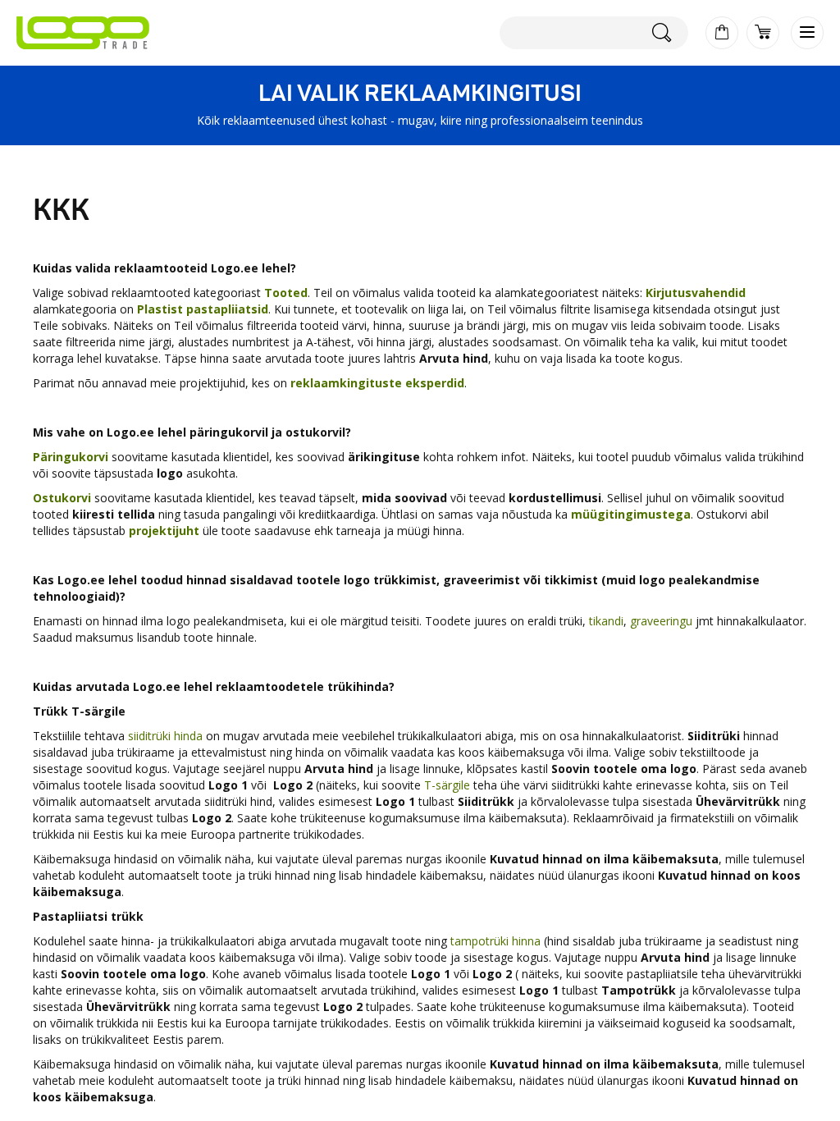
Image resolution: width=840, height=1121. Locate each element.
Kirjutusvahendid (696, 292)
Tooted (286, 292)
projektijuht (164, 530)
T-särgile (447, 785)
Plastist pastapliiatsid (202, 309)
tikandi (606, 621)
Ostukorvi (63, 498)
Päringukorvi (70, 456)
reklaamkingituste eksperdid (377, 383)
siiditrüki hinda (165, 736)
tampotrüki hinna (495, 941)
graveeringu (661, 621)
